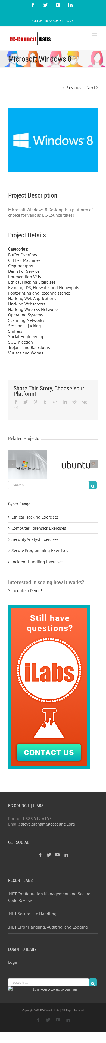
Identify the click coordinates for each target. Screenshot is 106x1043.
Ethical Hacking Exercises (31, 282)
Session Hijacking (24, 325)
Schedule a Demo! (25, 590)
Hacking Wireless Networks (33, 309)
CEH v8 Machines (24, 260)
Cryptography (20, 265)
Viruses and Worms (25, 353)
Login (13, 962)
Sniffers (15, 331)
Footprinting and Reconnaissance (39, 293)
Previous (73, 87)
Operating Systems (25, 314)
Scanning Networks (26, 320)
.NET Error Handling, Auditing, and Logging (48, 927)
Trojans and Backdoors (29, 347)
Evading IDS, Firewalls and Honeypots (43, 287)
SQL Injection (20, 342)
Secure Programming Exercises (39, 550)
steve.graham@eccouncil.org (48, 824)
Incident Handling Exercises (37, 561)
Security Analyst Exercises (34, 539)
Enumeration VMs (24, 276)
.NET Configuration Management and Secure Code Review (49, 897)
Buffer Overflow (22, 254)
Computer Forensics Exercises (38, 528)
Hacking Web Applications (32, 298)
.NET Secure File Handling (32, 913)
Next (90, 87)
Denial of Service (23, 271)
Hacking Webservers (26, 304)
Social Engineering (25, 336)
